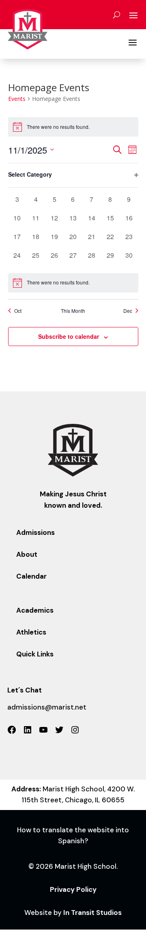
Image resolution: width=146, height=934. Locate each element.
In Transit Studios (92, 912)
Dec (127, 311)
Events (17, 99)
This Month (73, 311)
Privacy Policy (73, 889)
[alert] (73, 283)
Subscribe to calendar (68, 336)
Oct (17, 311)
